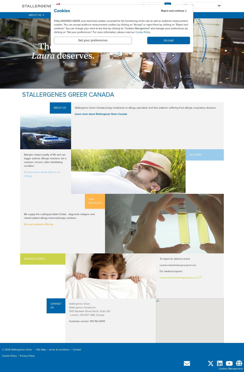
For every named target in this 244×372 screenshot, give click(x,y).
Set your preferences (93, 40)
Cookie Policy (143, 32)
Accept (169, 40)
